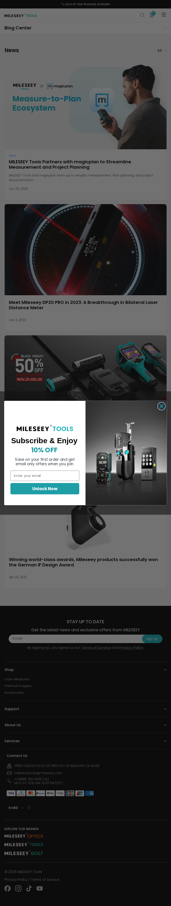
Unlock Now (44, 489)
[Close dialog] (161, 406)
